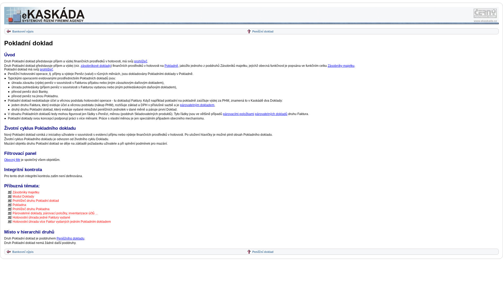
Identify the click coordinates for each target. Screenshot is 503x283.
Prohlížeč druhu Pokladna (31, 209)
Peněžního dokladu (70, 238)
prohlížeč (140, 61)
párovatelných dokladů (271, 114)
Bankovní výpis (23, 31)
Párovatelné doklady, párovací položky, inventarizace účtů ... (55, 213)
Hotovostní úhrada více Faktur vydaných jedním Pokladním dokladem (62, 222)
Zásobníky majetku (341, 66)
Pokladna (19, 205)
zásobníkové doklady (96, 66)
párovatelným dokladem (197, 105)
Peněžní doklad (263, 31)
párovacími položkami (238, 114)
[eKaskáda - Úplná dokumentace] (44, 15)
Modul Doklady (23, 196)
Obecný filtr (12, 160)
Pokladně (171, 66)
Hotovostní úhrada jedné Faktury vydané (41, 217)
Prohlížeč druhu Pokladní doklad (36, 201)
